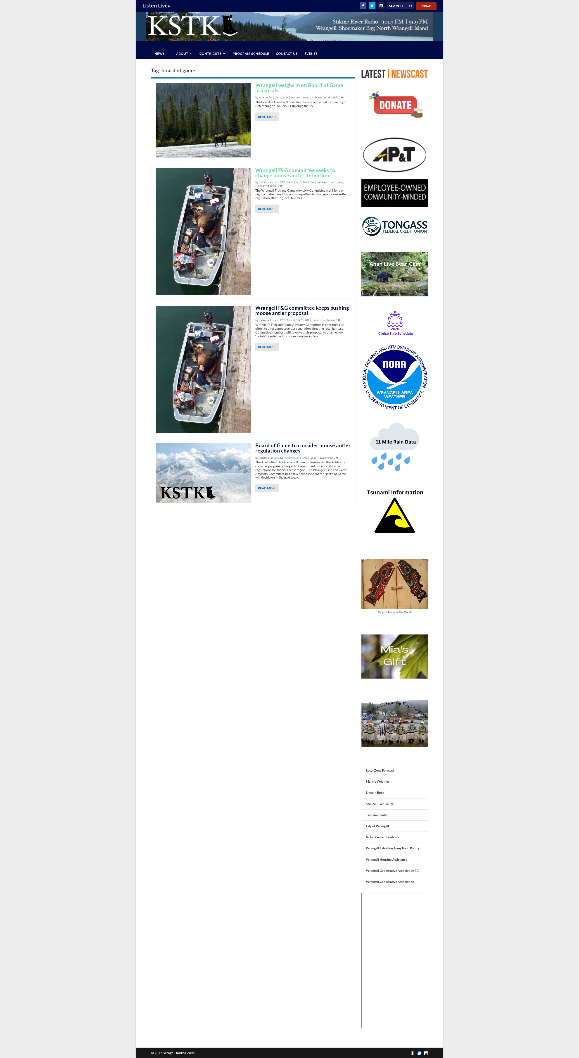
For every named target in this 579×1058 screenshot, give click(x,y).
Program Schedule (251, 53)
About (182, 53)
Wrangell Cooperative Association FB (392, 870)
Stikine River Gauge (380, 804)
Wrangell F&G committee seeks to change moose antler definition (295, 173)
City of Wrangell (377, 826)
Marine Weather (377, 781)
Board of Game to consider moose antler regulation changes (303, 448)
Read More (267, 117)
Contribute (210, 53)
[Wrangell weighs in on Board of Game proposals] (203, 120)
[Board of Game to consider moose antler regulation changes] (203, 473)
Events (311, 53)
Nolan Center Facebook (382, 837)
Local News (316, 97)
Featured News (299, 97)
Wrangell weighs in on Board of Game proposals (299, 87)
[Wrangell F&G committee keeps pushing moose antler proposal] (203, 369)
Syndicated (330, 97)
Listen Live (155, 5)
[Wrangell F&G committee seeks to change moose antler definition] (203, 231)
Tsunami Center (377, 815)
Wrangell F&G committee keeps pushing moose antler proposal (302, 310)
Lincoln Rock (375, 792)
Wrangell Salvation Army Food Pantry (393, 848)
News (159, 53)
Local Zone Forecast (380, 770)
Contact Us (287, 53)
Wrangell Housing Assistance (386, 859)
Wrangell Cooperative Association (390, 882)
